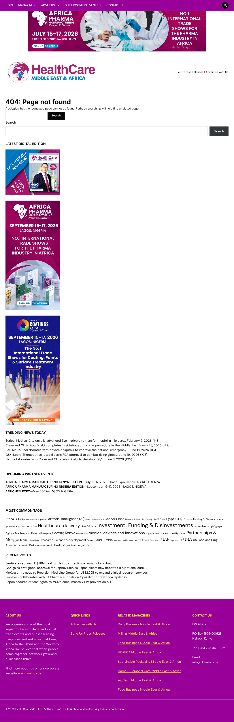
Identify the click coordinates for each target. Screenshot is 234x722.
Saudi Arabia (104, 540)
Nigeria (150, 533)
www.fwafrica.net (30, 673)
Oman (183, 533)
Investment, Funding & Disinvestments (145, 525)
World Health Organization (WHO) (68, 545)
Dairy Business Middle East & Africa (144, 624)
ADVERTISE (48, 5)
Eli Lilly (179, 519)
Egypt (170, 519)
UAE (165, 539)
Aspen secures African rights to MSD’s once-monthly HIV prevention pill (58, 582)
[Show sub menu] (35, 5)
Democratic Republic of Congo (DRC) (142, 519)
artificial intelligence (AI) (66, 519)
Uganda (174, 540)
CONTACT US (115, 5)
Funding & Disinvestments (208, 519)
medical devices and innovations (117, 533)
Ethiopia (188, 519)
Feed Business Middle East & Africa (144, 643)
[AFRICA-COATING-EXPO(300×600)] (32, 422)
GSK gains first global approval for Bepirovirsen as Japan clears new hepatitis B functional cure (74, 568)
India (94, 526)
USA (187, 539)
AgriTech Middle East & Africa (139, 680)
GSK (35, 526)
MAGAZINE (25, 5)
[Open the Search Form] (225, 5)
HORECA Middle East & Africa (139, 652)
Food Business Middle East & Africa (144, 690)
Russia (90, 540)
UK (180, 540)
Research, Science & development (63, 540)
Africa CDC (13, 519)
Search (10, 122)
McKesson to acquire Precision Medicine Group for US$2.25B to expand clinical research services (76, 573)
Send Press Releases (190, 72)
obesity (174, 533)
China (120, 519)
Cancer (110, 519)
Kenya (70, 532)
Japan (197, 526)
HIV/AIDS (85, 526)
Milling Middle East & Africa (137, 633)
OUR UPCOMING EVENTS (81, 5)
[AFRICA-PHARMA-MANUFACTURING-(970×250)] (117, 49)
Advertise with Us (217, 72)
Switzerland (155, 540)
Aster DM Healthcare (94, 519)
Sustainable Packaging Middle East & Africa (149, 662)
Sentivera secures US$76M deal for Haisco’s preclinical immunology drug (58, 563)
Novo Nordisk (161, 533)
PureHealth (35, 540)
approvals (42, 519)
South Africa (141, 540)
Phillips (26, 540)
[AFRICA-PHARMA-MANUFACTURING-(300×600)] (32, 308)
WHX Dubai (40, 545)
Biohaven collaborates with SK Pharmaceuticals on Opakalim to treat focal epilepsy (66, 577)
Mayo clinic (82, 533)
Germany (26, 526)
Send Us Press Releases (88, 633)
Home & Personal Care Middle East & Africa (149, 671)
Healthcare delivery (59, 526)
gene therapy (12, 526)
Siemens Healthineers (123, 540)
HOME (9, 5)
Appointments (29, 519)
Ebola (162, 519)
